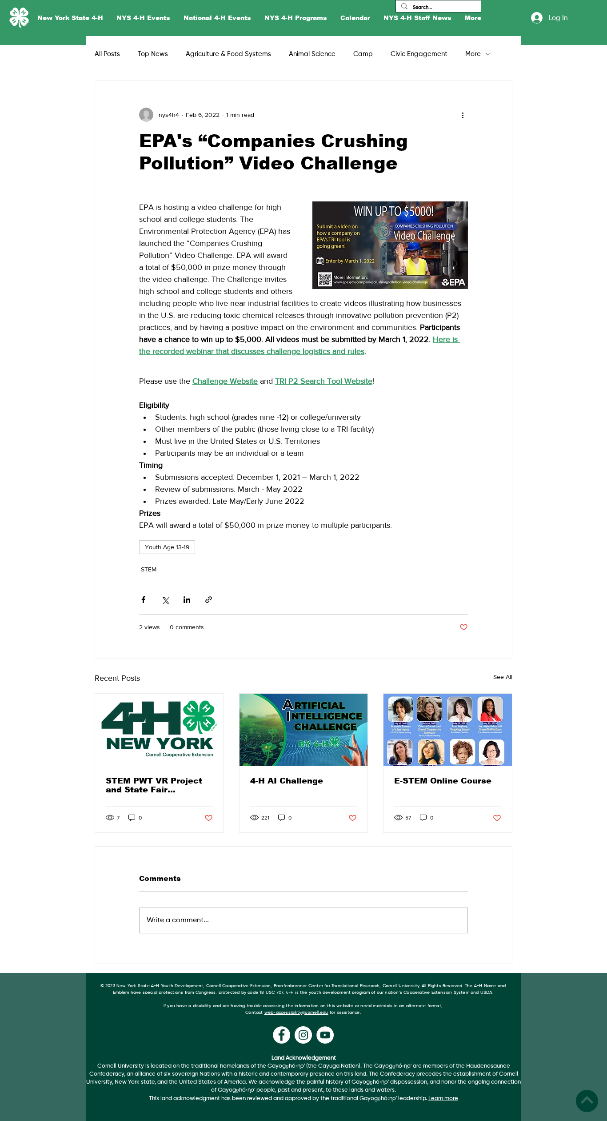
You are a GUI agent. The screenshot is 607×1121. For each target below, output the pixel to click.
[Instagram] (303, 1035)
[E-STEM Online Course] (447, 730)
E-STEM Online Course (442, 780)
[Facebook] (281, 1035)
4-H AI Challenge (286, 780)
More (473, 54)
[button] (70, 18)
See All (502, 676)
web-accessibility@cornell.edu (296, 1012)
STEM (148, 569)
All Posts (107, 54)
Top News (153, 54)
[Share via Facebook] (143, 599)
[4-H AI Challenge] (304, 730)
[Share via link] (208, 599)
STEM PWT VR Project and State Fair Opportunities (154, 785)
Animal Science (312, 54)
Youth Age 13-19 (167, 546)
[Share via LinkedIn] (187, 599)
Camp (363, 54)
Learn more (443, 1098)
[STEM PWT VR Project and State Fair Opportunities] (159, 730)
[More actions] (462, 114)
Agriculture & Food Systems (228, 54)
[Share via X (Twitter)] (165, 599)
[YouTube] (325, 1035)
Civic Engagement (419, 54)
